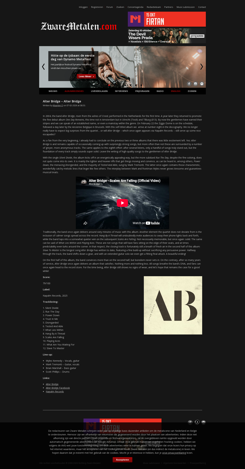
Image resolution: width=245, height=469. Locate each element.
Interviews (121, 91)
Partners (168, 6)
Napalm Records (55, 391)
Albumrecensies (74, 91)
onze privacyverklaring (174, 452)
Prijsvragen (142, 91)
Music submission (186, 6)
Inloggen (83, 6)
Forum (109, 6)
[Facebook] (189, 83)
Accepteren (122, 459)
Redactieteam (154, 6)
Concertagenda (135, 6)
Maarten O (58, 105)
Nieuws (53, 91)
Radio (160, 91)
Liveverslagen (99, 91)
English (175, 91)
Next (201, 66)
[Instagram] (195, 83)
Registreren (97, 6)
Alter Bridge (52, 384)
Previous (43, 66)
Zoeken (120, 6)
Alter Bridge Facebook (58, 387)
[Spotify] (202, 83)
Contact (202, 6)
